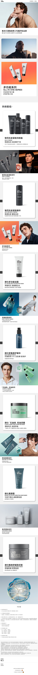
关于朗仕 (35, 1)
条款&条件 (2, 665)
